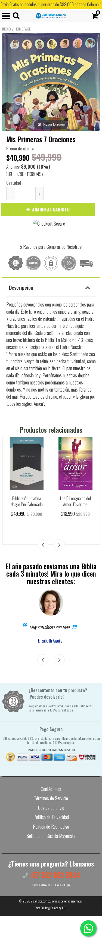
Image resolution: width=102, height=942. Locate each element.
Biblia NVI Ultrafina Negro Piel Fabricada (27, 501)
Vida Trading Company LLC (51, 907)
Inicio (6, 29)
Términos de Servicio (51, 798)
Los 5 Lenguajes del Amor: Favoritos (75, 501)
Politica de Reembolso (51, 826)
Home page (22, 29)
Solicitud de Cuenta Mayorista (51, 835)
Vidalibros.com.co (40, 901)
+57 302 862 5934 (54, 875)
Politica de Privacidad (51, 816)
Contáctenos (51, 788)
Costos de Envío (51, 807)
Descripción (21, 287)
